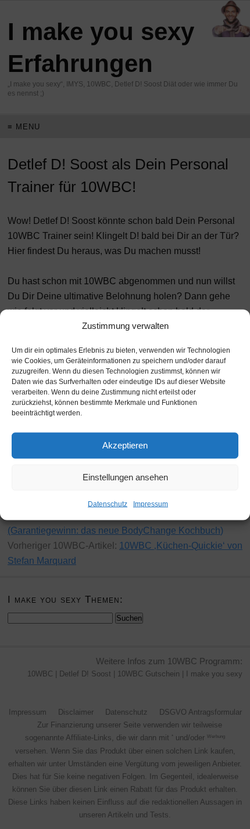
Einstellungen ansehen (125, 477)
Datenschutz (107, 503)
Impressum (150, 503)
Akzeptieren (125, 445)
